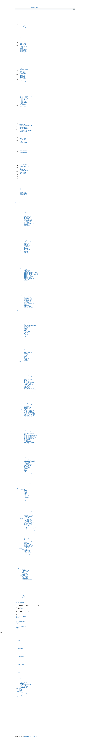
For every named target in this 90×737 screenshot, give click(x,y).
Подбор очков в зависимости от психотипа (31, 272)
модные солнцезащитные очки (29, 394)
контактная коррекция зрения (29, 410)
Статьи (18, 681)
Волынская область (22, 155)
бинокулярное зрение (27, 339)
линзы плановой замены (28, 441)
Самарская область (22, 106)
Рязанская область (22, 104)
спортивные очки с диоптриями (29, 382)
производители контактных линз (29, 413)
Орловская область (22, 73)
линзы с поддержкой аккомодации (29, 477)
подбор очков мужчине (27, 504)
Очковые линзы (22, 449)
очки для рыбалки (27, 398)
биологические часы (27, 340)
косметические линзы (27, 440)
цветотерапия (26, 360)
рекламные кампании (27, 213)
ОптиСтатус (26, 500)
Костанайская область (23, 150)
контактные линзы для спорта (29, 438)
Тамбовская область (22, 115)
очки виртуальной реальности (29, 396)
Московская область (22, 62)
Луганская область (22, 172)
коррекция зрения (27, 317)
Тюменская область (22, 120)
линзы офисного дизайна (28, 476)
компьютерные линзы (27, 374)
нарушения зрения (27, 318)
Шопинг (18, 488)
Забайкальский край (22, 41)
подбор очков (26, 353)
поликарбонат (26, 484)
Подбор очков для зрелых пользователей (31, 274)
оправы (23, 572)
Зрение (18, 310)
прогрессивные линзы (27, 402)
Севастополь (21, 111)
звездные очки (26, 246)
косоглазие (25, 329)
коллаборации (26, 240)
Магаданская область (23, 60)
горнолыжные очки (27, 386)
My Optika (25, 490)
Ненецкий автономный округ (24, 66)
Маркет (18, 568)
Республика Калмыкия (23, 87)
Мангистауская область (23, 152)
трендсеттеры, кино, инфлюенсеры (30, 235)
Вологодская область (23, 35)
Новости (20, 204)
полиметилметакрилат (27, 444)
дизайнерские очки (27, 245)
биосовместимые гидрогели (28, 431)
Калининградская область (23, 46)
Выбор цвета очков (27, 269)
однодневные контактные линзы (29, 423)
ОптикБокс (25, 499)
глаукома (25, 343)
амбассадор (26, 238)
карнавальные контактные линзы (29, 419)
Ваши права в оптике (23, 566)
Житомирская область (23, 161)
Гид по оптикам (22, 565)
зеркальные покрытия (27, 475)
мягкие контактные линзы (28, 421)
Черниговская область (23, 193)
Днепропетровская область (24, 157)
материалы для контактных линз (29, 412)
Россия (34, 7)
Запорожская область (23, 164)
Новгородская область (23, 68)
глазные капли (26, 342)
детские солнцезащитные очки (29, 388)
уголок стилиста (26, 236)
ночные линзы (26, 422)
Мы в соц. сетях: (20, 696)
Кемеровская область (23, 49)
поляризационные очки (28, 401)
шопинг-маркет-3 (22, 583)
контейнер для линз (27, 439)
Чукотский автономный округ (24, 128)
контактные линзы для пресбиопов (30, 437)
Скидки (20, 548)
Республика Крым (22, 92)
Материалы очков (27, 270)
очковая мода (26, 234)
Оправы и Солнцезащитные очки (25, 684)
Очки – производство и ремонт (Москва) (30, 530)
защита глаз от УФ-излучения (29, 223)
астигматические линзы (28, 456)
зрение (25, 314)
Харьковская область (23, 188)
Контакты (21, 692)
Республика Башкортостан (23, 82)
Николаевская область (23, 175)
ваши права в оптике (27, 218)
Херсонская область (22, 189)
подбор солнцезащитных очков (29, 507)
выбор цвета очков (27, 502)
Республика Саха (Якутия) (23, 95)
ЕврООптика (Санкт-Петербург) (29, 522)
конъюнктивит (26, 328)
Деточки (25, 496)
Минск (20, 141)
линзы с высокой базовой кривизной (30, 393)
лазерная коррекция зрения (28, 350)
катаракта (25, 323)
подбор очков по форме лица (29, 505)
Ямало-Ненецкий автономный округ (25, 130)
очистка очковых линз (27, 395)
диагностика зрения (27, 322)
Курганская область (22, 54)
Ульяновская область (23, 122)
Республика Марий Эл (23, 93)
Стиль (18, 203)
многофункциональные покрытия (29, 461)
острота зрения (26, 332)
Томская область (22, 118)
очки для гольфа (26, 397)
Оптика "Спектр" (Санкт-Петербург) (30, 527)
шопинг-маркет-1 (22, 569)
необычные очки (26, 271)
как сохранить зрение (27, 226)
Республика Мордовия (23, 94)
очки (24, 333)
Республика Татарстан (23, 97)
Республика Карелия (23, 89)
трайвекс (25, 485)
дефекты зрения (26, 222)
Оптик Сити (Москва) (27, 525)
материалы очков (27, 503)
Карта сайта (21, 694)
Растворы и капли (22, 680)
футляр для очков (27, 408)
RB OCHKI (25, 493)
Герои (20, 250)
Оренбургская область (23, 72)
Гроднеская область (22, 139)
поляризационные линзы (28, 257)
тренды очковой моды (27, 215)
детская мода (26, 370)
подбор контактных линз (28, 352)
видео (25, 206)
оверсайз (25, 247)
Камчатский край (22, 48)
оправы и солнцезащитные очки (29, 209)
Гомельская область (22, 138)
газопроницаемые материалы (29, 433)
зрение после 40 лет (27, 316)
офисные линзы (26, 377)
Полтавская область (22, 179)
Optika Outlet (26, 492)
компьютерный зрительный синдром (30, 325)
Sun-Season (26, 494)
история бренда (26, 239)
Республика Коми (22, 91)
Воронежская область (23, 37)
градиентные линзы (27, 387)
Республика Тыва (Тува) (23, 98)
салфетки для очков (27, 403)
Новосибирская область (23, 69)
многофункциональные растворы (29, 442)
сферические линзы (27, 467)
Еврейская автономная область (24, 39)
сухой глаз (25, 356)
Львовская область (22, 173)
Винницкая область (22, 154)
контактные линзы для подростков (29, 436)
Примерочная (21, 594)
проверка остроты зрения (28, 228)
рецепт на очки (26, 229)
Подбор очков (21, 683)
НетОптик (25, 498)
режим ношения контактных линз (29, 414)
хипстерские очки (27, 217)
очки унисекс (26, 212)
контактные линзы (27, 326)
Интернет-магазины (22, 489)
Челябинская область (23, 127)
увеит (25, 357)
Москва (20, 61)
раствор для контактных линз (29, 428)
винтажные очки (26, 207)
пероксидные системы (27, 443)
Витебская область (22, 136)
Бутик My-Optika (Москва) (28, 521)
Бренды (20, 295)
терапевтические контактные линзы (30, 447)
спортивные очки (26, 367)
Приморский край (22, 77)
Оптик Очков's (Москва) (28, 524)
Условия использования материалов (30, 736)
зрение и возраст (26, 225)
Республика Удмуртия (23, 99)
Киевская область (22, 169)
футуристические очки (27, 216)
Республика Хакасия (22, 100)
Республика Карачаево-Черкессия (25, 88)
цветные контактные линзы (28, 416)
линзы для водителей (27, 375)
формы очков (26, 508)
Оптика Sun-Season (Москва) (29, 528)
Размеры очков (26, 279)
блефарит (25, 341)
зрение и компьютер (27, 315)
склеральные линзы (27, 445)
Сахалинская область (23, 109)
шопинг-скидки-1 (24, 549)
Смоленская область (23, 112)
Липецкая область (22, 58)
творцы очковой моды (27, 241)
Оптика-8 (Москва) (27, 529)
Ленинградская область (23, 57)
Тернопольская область (23, 186)
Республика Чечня (22, 101)
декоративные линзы (27, 417)
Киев (20, 168)
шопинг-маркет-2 (22, 575)
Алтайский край (22, 25)
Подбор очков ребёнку (27, 277)
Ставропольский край (23, 113)
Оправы (20, 678)
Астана (20, 147)
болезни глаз (26, 312)
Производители (22, 486)
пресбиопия (26, 334)
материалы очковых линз (28, 450)
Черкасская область (22, 192)
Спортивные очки (22, 679)
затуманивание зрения (27, 344)
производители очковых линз (29, 453)
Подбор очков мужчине (28, 275)
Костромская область (23, 51)
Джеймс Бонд (26, 208)
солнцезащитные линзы (28, 220)
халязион (25, 359)
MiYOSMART (26, 471)
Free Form (25, 470)
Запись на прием (22, 596)
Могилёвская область (23, 142)
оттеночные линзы (27, 425)
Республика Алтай (22, 81)
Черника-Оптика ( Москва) (28, 531)
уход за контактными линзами (29, 415)
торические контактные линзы (29, 448)
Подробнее (19, 620)
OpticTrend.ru (26, 491)
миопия (25, 330)
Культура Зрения (26, 497)
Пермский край (22, 76)
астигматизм (26, 321)
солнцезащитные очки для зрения (29, 404)
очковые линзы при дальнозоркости (30, 483)
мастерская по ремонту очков (29, 376)
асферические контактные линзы (29, 430)
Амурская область (22, 26)
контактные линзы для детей (28, 420)
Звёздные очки (26, 253)
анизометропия (26, 338)
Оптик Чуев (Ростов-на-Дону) (29, 526)
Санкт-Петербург (22, 107)
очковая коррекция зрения (28, 451)
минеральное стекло (27, 478)
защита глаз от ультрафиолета (29, 345)
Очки (20, 361)
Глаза (20, 311)
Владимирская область (23, 33)
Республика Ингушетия (23, 85)
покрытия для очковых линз (28, 452)
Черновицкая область (23, 194)
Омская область (22, 71)
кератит (25, 324)
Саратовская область (23, 108)
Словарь (20, 487)
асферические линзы (27, 457)
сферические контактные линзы (29, 446)
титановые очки (26, 214)
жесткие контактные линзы (28, 418)
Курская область (22, 55)
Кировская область (22, 50)
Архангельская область (23, 27)
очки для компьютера (27, 364)
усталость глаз (26, 358)
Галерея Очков (26, 495)
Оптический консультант (23, 682)
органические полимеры (28, 479)
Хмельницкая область (23, 190)
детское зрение (26, 313)
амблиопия (25, 337)
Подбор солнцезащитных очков (29, 278)
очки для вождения (27, 363)
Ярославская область (23, 131)
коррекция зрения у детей (28, 227)
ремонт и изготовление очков (29, 366)
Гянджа (20, 198)
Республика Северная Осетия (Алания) (26, 96)
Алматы (20, 146)
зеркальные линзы (27, 372)
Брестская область (22, 134)
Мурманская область (23, 64)
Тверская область (22, 116)
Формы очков (26, 280)
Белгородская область (23, 30)
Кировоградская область (23, 170)
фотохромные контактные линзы (29, 429)
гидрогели (25, 434)
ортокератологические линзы (29, 424)
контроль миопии (27, 327)
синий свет (25, 336)
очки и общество (26, 211)
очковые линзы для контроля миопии (30, 480)
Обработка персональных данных (25, 695)
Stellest (25, 472)
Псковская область (22, 78)
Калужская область (22, 47)
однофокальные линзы (28, 462)
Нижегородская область (23, 67)
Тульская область (22, 119)
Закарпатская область (23, 163)
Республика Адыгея (22, 80)
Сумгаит (20, 201)
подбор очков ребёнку (27, 506)
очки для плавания (27, 378)
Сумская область (22, 183)
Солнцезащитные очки (23, 675)
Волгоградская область (23, 34)
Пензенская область (22, 75)
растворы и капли (25, 574)
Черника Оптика (26, 501)
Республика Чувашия (23, 102)
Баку (20, 196)
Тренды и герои (22, 230)
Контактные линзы (22, 409)
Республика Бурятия (22, 83)
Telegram (21, 597)
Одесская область (22, 177)
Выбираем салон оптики (23, 567)
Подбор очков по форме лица (29, 276)
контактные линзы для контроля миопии (30, 435)
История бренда (26, 296)
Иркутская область (22, 44)
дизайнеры (25, 231)
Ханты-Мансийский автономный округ (25, 125)
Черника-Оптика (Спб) (27, 532)
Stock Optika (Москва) (27, 519)
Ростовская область (22, 103)
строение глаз (26, 355)
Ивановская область (22, 43)
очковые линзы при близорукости (29, 481)
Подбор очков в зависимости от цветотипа (31, 273)
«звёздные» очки (26, 205)
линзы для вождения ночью (28, 392)
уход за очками (26, 368)
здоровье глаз (26, 224)
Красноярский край (22, 53)
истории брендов (26, 232)
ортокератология (26, 351)
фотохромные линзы (27, 221)
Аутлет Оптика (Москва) (28, 520)
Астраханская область (23, 28)
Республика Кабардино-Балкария (25, 86)
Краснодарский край (22, 52)
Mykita (22, 608)
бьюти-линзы (26, 432)
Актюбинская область (23, 145)
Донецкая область (22, 159)
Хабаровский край (22, 124)
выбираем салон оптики (28, 219)
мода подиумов (26, 233)
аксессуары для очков (27, 369)
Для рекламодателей (23, 693)
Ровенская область (22, 181)
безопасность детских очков (28, 384)
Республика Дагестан (23, 84)
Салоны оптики (22, 518)
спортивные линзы (27, 381)
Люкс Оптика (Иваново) (28, 523)
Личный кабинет (34, 17)
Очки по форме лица (23, 595)
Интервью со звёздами (27, 254)
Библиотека (19, 688)
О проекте (19, 691)
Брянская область (22, 31)
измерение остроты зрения (28, 348)
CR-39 (25, 469)
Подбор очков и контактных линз (25, 268)
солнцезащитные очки (27, 362)
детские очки (26, 365)
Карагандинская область (23, 149)
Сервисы (18, 592)
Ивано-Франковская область (24, 166)
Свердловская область (23, 110)
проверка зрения (26, 320)
